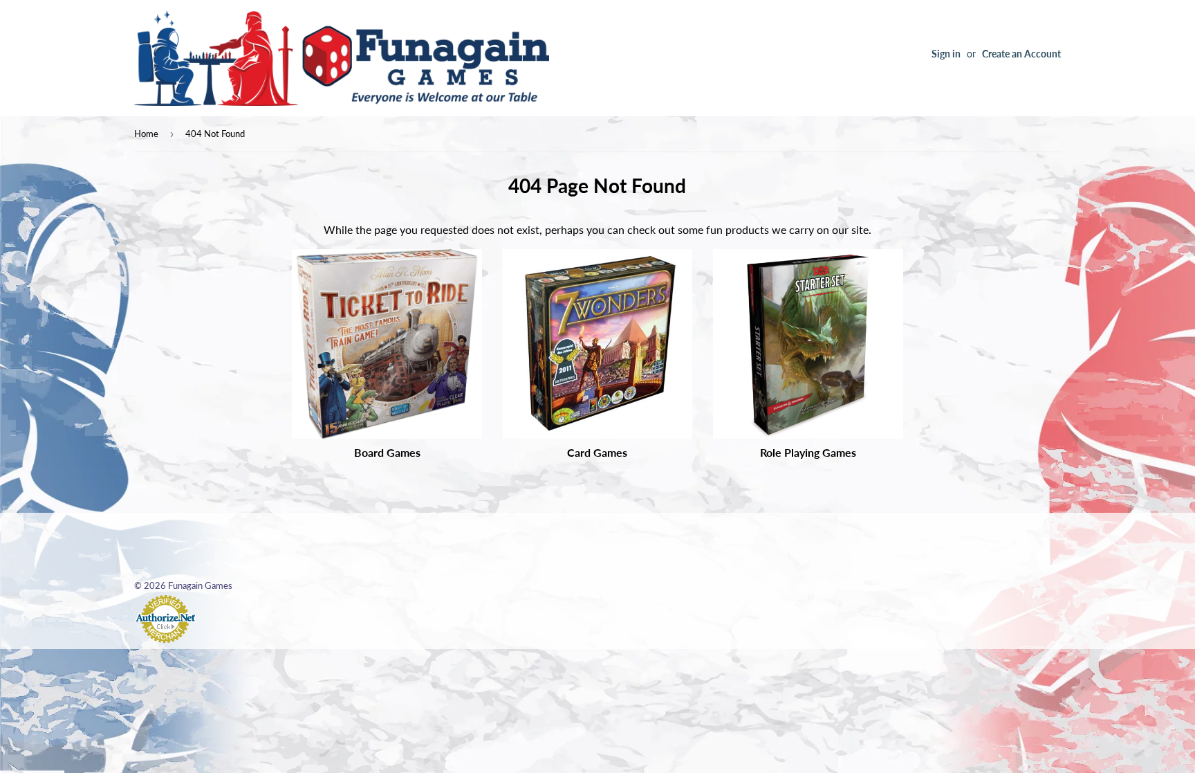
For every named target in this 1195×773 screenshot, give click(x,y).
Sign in (946, 54)
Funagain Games (200, 585)
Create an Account (1021, 54)
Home (146, 133)
